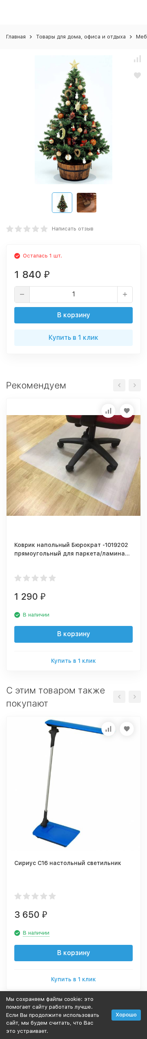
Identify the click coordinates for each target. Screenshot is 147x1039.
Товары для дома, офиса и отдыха (81, 37)
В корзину (73, 315)
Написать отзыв (73, 229)
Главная (16, 37)
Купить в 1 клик (73, 337)
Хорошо (126, 1015)
